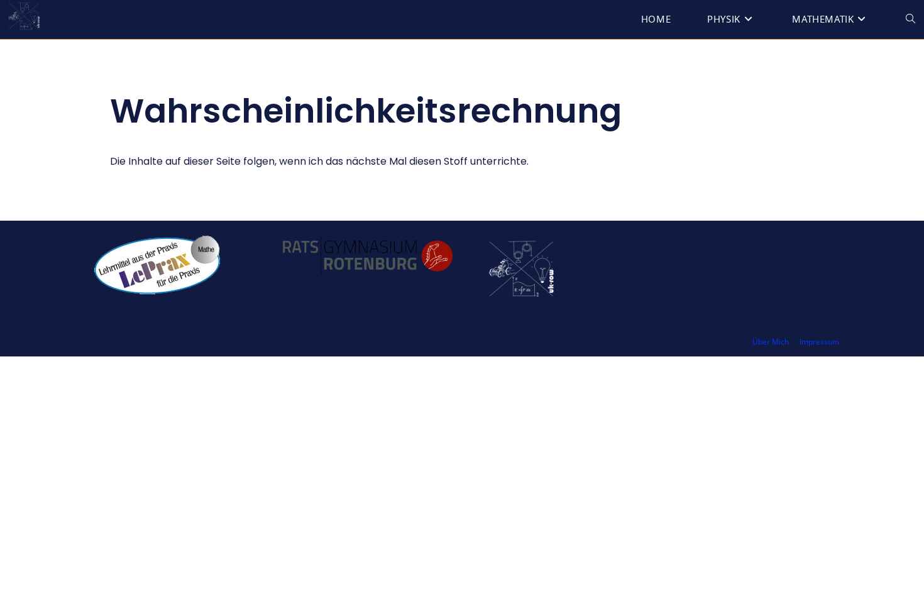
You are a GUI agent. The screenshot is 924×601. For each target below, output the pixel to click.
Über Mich (770, 341)
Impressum (819, 341)
